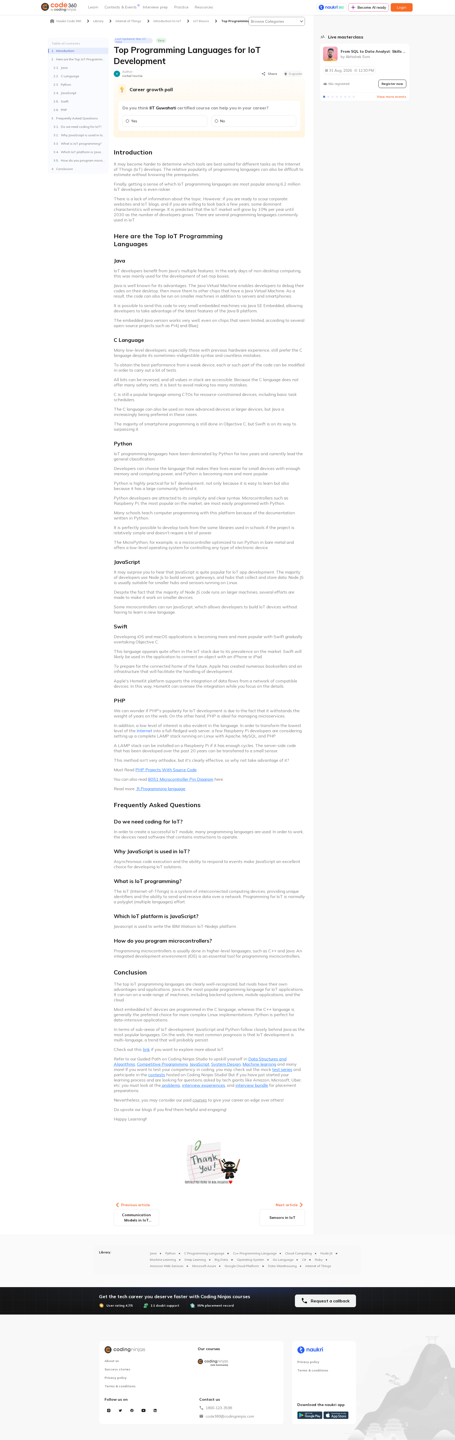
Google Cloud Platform (242, 1266)
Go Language (283, 1260)
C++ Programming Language (254, 1253)
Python (170, 1253)
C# (304, 1260)
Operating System (250, 1260)
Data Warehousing (282, 1266)
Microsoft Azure (204, 1266)
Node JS (326, 1253)
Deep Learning (195, 1260)
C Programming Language (204, 1253)
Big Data (221, 1260)
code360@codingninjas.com (230, 1416)
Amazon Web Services (167, 1266)
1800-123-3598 (219, 1407)
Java (153, 1253)
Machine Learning (163, 1260)
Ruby (319, 1260)
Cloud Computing (298, 1253)
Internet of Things (318, 1266)
